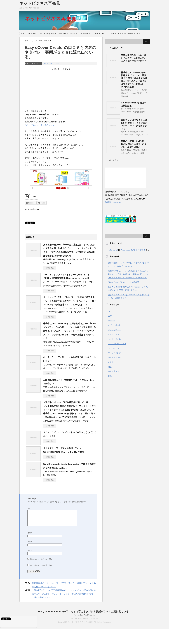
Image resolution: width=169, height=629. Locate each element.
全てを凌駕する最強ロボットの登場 (54, 33)
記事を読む (50, 268)
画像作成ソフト (114, 371)
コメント (30, 508)
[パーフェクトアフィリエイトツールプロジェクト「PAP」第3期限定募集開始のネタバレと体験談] (33, 286)
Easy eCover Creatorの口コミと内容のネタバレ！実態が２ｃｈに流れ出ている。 (84, 611)
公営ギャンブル (114, 357)
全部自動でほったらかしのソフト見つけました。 (89, 33)
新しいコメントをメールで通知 (41, 559)
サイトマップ (32, 33)
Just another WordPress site (84, 615)
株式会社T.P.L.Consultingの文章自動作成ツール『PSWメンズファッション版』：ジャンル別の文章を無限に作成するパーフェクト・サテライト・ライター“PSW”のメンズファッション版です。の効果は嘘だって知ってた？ (69, 330)
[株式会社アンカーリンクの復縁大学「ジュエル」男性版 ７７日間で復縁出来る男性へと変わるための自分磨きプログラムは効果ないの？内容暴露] (113, 83)
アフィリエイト (114, 330)
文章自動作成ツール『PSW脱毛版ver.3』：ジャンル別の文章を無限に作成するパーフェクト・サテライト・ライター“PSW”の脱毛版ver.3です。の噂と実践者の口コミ (64, 593)
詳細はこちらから (113, 202)
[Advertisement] (61, 89)
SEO (110, 316)
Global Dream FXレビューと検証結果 (123, 282)
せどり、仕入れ (114, 325)
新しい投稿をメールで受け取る (41, 565)
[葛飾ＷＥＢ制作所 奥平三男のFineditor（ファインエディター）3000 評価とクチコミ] (113, 131)
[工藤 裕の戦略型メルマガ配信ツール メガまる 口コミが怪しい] (33, 391)
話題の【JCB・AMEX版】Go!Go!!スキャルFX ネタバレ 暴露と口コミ (133, 144)
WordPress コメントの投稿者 (133, 250)
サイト (29, 550)
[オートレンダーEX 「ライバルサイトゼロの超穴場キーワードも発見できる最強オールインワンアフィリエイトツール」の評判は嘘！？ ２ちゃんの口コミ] (33, 309)
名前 (29, 533)
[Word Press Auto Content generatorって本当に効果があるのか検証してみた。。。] (33, 476)
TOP (22, 33)
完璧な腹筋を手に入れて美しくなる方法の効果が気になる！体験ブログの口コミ (133, 58)
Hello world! (113, 250)
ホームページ (113, 348)
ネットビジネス (114, 339)
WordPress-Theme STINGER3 (84, 618)
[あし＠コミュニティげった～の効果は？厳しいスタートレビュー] (33, 369)
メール (30, 542)
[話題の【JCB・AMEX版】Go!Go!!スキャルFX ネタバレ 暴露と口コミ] (113, 152)
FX (109, 311)
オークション (113, 334)
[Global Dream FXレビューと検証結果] (113, 113)
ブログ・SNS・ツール (51, 63)
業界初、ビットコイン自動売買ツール (125, 33)
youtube (111, 320)
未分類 (110, 362)
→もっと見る (113, 160)
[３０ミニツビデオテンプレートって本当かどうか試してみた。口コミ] (33, 444)
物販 (110, 367)
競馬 (110, 376)
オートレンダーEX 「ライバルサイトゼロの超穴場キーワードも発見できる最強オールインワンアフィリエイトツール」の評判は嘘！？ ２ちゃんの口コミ (69, 301)
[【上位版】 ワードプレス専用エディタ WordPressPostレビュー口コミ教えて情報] (33, 460)
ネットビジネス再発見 (39, 3)
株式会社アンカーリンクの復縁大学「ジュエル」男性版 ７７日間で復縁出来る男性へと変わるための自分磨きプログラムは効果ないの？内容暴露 (128, 274)
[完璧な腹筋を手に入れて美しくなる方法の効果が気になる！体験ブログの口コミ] (113, 66)
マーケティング (114, 353)
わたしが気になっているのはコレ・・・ (42, 125)
